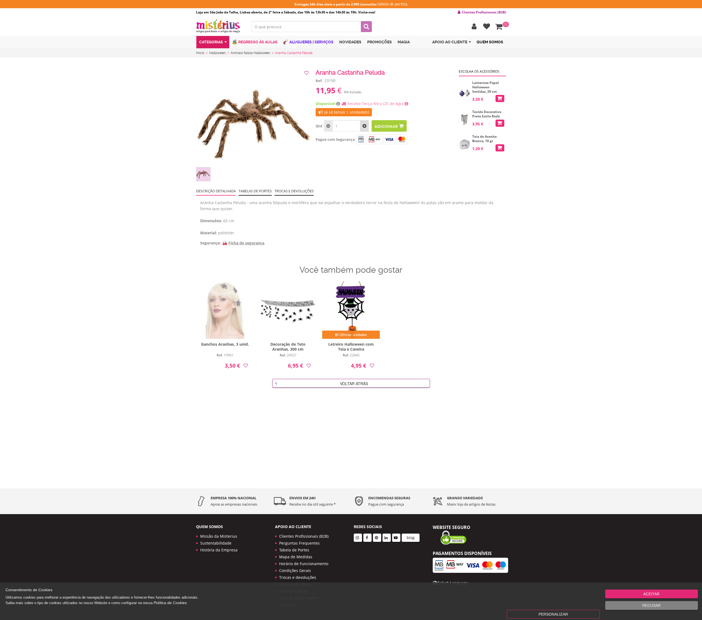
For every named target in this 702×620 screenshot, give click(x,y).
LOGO (219, 26)
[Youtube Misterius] (396, 538)
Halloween (217, 53)
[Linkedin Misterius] (387, 538)
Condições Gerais (295, 570)
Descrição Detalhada (216, 190)
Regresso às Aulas (258, 42)
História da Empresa (218, 550)
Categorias (211, 42)
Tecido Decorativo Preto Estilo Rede (486, 114)
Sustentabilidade (215, 543)
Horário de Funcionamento (303, 563)
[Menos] (364, 126)
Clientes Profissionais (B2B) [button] (484, 12)
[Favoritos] (485, 26)
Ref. (319, 80)
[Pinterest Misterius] (377, 538)
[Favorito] (307, 73)
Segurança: (210, 243)
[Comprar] (500, 98)
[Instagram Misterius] (358, 538)
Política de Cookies (170, 603)
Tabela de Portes (294, 550)
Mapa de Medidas (295, 556)
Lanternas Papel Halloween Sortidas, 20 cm (485, 87)
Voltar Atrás (354, 383)
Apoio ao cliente (449, 42)
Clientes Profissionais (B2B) (304, 536)
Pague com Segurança (335, 139)
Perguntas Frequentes (299, 543)
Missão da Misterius (218, 536)
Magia (404, 42)
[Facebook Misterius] (367, 538)
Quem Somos (490, 42)
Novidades (350, 42)
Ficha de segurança (246, 243)
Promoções (379, 42)
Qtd (319, 125)
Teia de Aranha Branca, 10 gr (484, 138)
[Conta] (472, 26)
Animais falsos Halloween (250, 53)
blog (411, 537)
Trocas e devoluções (294, 190)
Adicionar (386, 126)
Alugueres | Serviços (311, 42)
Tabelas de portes (255, 190)
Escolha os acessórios (479, 71)
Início (200, 53)
